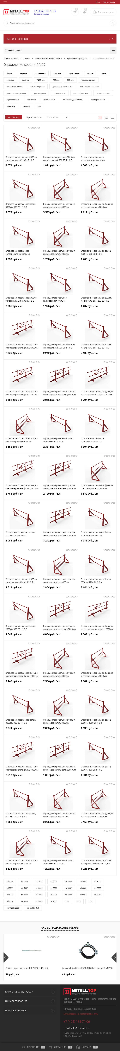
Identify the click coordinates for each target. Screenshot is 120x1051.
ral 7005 (39, 895)
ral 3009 (97, 881)
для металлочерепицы (16, 93)
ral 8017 (97, 895)
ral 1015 (24, 881)
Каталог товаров (17, 38)
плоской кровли (88, 80)
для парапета (59, 93)
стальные (31, 100)
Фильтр (15, 117)
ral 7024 (53, 895)
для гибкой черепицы (89, 86)
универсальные (98, 100)
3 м (39, 106)
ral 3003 (68, 881)
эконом (26, 106)
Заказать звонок (41, 14)
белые (9, 73)
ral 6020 (97, 888)
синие (103, 73)
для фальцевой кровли (62, 86)
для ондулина (40, 93)
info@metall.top (80, 1028)
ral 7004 (24, 895)
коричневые (40, 73)
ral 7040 (68, 895)
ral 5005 (39, 888)
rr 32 (90, 901)
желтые (25, 80)
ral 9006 (53, 901)
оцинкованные (13, 100)
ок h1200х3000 (13, 908)
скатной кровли (37, 86)
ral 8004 (83, 895)
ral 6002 (68, 888)
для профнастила (80, 93)
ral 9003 (24, 901)
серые (90, 73)
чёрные (23, 73)
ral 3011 (10, 888)
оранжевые (74, 73)
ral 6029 (10, 895)
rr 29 (78, 901)
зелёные (10, 80)
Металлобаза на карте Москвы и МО (81, 1014)
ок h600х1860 (33, 908)
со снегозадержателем (73, 100)
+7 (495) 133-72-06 (45, 10)
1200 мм (41, 80)
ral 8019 (10, 901)
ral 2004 (53, 881)
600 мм (70, 80)
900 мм (56, 80)
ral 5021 (53, 888)
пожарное (11, 106)
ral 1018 (39, 881)
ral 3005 (83, 881)
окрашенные (49, 100)
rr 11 (67, 901)
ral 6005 (83, 888)
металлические (103, 93)
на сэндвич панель (15, 86)
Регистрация (109, 2)
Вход (98, 2)
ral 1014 (10, 881)
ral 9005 (39, 901)
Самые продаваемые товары (60, 927)
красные (57, 73)
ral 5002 (24, 888)
